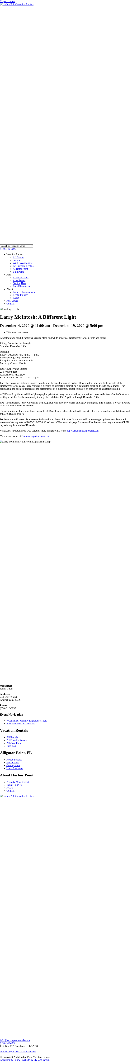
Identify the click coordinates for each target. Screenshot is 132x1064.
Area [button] (8, 274)
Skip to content (7, 1)
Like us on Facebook (25, 1051)
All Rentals (18, 257)
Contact (10, 303)
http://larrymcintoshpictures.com (83, 430)
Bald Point (18, 271)
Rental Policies (20, 295)
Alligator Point (20, 268)
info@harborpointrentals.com (15, 1040)
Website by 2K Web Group (36, 1060)
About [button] (9, 289)
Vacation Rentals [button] (15, 254)
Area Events (19, 280)
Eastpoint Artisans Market (20, 723)
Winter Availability (22, 263)
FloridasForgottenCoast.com (35, 436)
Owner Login (7, 1051)
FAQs (16, 297)
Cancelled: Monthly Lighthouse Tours (26, 720)
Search (16, 260)
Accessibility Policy (10, 1060)
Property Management (24, 292)
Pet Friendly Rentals (23, 266)
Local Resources (21, 286)
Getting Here (19, 283)
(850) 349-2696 (8, 248)
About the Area (20, 277)
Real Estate (12, 300)
